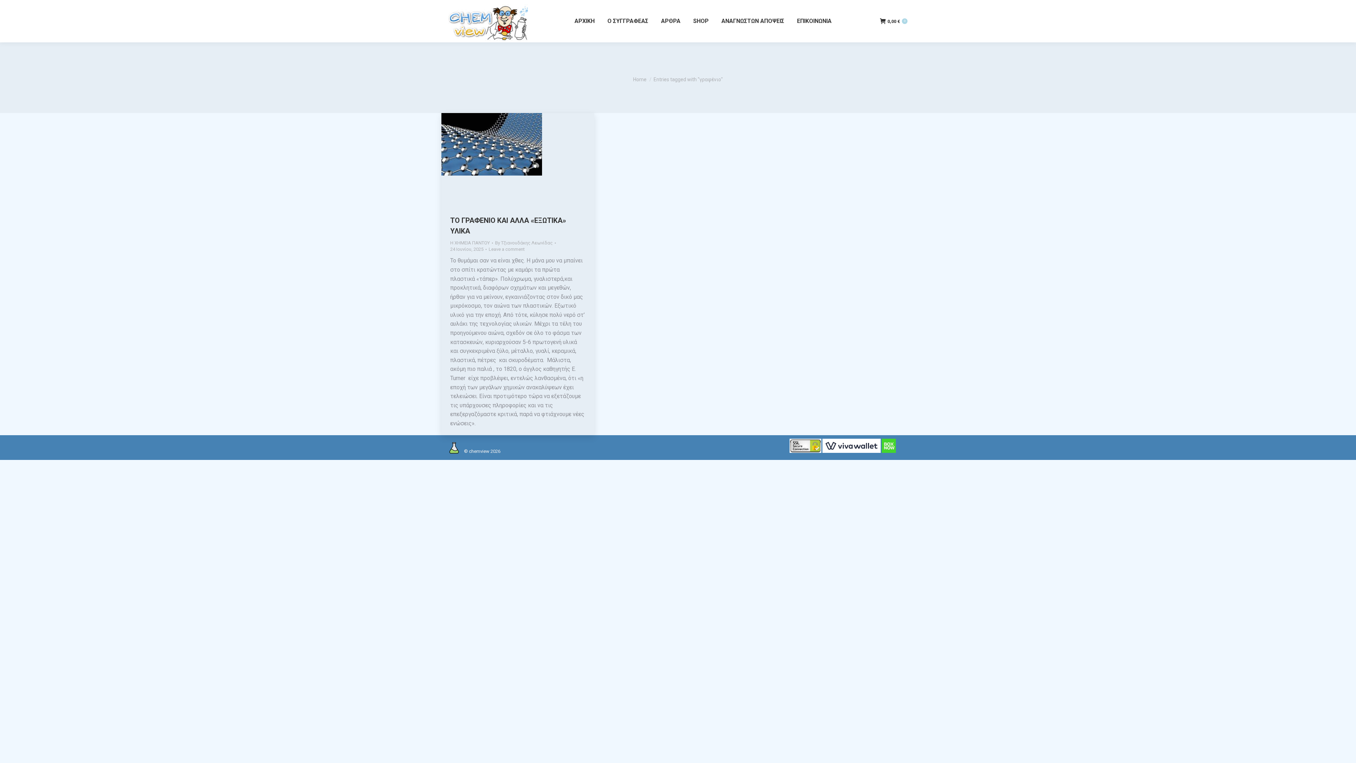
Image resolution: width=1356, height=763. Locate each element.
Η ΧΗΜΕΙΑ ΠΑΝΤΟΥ (470, 243)
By (524, 243)
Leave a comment (507, 249)
